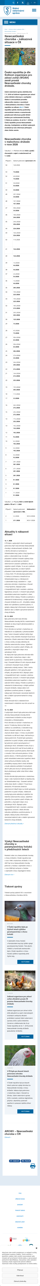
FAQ (20, 1193)
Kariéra (20, 1227)
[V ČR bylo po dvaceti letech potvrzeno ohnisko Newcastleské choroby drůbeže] (20, 1055)
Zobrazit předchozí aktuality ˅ (14, 824)
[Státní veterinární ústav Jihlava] (26, 1241)
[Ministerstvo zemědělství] (13, 1241)
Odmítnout (20, 1275)
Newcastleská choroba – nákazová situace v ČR (13, 11)
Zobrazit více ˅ (9, 874)
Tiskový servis (20, 1210)
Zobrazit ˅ (8, 1137)
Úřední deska (20, 1199)
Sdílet (15, 1161)
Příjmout (20, 1270)
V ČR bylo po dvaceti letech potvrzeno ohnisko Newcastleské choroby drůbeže (20, 1073)
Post (26, 1161)
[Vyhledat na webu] (13, 2)
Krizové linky (20, 1222)
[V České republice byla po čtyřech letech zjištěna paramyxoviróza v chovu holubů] (20, 911)
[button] (36, 1248)
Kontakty (20, 1216)
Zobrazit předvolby (20, 1281)
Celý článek (25, 962)
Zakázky (20, 1205)
